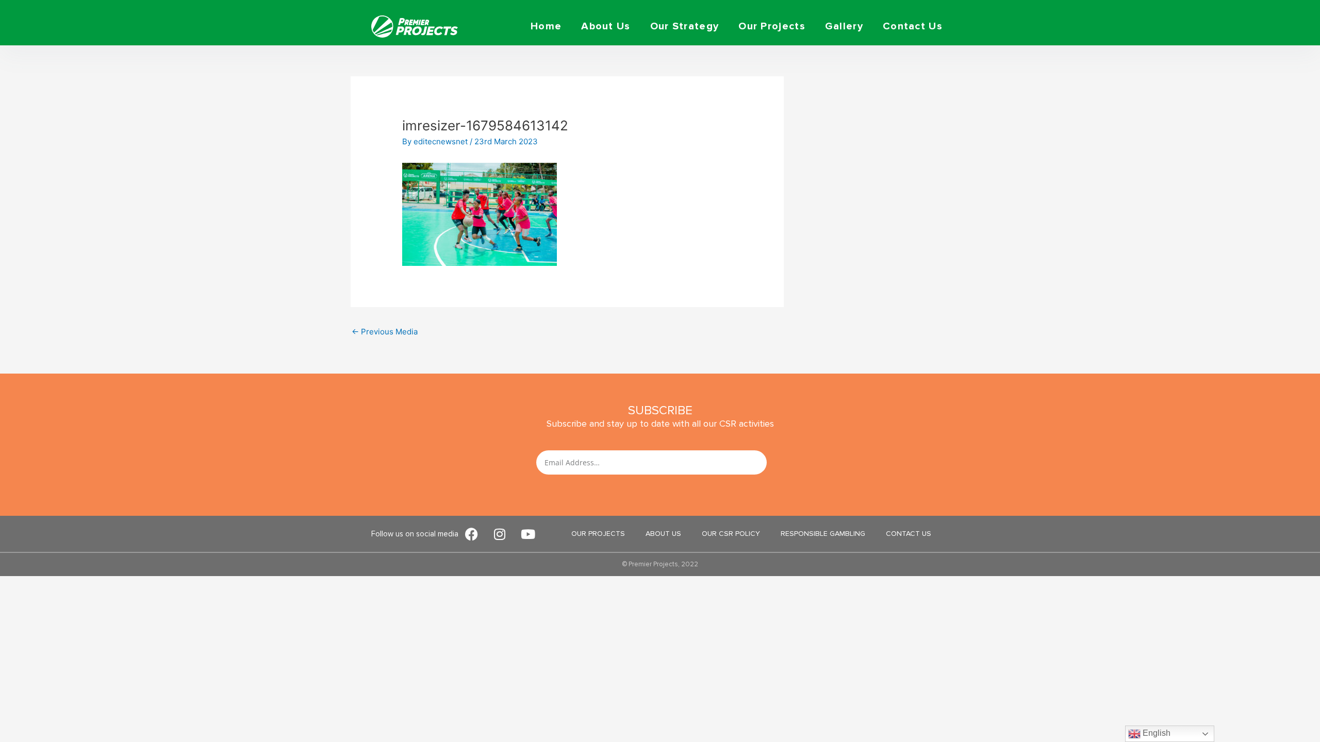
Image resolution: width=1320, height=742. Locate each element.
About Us (605, 26)
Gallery (844, 26)
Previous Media (385, 331)
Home (546, 26)
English (1155, 733)
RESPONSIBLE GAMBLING (823, 533)
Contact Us (913, 26)
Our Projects (771, 26)
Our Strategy (684, 26)
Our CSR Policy (731, 533)
